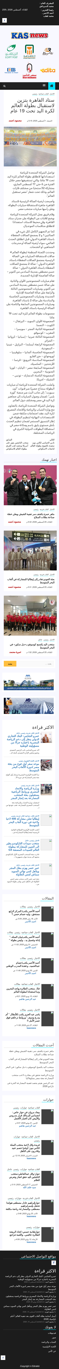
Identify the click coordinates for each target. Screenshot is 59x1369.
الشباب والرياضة (48, 1341)
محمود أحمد (15, 120)
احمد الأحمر (30, 921)
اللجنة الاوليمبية (49, 1346)
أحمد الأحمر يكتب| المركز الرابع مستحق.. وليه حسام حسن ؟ (24, 912)
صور (54, 1337)
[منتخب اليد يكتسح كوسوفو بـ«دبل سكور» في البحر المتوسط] (30, 616)
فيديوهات (52, 1332)
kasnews (31, 1028)
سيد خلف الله (29, 1187)
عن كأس (52, 1350)
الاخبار (52, 93)
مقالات (23, 906)
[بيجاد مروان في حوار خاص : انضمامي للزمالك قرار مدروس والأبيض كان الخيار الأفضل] (47, 1116)
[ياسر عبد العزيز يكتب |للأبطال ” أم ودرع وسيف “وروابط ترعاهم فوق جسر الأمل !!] (47, 1018)
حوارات (23, 1107)
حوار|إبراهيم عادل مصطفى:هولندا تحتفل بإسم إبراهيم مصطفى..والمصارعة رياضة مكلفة (23, 1206)
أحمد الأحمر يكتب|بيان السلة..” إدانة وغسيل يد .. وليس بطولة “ (24, 938)
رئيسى (34, 93)
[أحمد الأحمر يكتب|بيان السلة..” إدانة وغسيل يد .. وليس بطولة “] (47, 939)
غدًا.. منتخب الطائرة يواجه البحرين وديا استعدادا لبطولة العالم (23, 990)
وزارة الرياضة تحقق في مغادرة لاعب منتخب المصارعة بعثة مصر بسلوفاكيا (33, 1076)
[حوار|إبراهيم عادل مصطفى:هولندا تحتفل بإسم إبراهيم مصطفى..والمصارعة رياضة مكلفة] (47, 1207)
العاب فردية (44, 509)
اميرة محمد (15, 652)
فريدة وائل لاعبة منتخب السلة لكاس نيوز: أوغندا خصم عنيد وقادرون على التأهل (25, 1148)
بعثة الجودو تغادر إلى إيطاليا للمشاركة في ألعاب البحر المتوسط (30, 580)
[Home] (51, 85)
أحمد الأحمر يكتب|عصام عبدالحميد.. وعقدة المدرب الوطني (23, 964)
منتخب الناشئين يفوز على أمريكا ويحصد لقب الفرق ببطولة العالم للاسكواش (17, 444)
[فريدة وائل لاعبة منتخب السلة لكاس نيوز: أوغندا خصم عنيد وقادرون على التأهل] (47, 1147)
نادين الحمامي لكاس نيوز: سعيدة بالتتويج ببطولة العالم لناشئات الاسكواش (42, 444)
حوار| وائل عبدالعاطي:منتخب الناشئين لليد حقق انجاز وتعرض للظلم (24, 1177)
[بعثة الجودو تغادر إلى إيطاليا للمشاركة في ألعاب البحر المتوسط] (30, 550)
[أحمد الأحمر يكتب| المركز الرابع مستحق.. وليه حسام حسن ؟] (47, 914)
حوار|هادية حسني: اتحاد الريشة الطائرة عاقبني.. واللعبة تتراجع (24, 1233)
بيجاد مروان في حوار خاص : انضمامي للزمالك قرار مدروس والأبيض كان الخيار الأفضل (24, 1115)
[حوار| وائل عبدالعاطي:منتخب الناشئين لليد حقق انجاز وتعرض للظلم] (47, 1178)
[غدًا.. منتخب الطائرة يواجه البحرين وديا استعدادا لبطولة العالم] (47, 991)
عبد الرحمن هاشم (27, 999)
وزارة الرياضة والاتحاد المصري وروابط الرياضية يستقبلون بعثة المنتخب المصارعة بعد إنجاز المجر (31, 1297)
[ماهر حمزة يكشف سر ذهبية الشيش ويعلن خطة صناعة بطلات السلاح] (30, 485)
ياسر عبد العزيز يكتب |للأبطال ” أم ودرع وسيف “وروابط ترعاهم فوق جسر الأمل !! (23, 1017)
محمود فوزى (49, 1311)
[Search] (4, 86)
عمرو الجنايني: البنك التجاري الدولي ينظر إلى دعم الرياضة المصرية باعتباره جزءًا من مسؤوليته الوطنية (30, 1278)
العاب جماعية (44, 93)
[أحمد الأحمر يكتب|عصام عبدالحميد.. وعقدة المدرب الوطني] (47, 965)
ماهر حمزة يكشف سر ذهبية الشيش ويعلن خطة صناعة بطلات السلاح (30, 515)
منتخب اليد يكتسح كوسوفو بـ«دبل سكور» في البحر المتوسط (32, 646)
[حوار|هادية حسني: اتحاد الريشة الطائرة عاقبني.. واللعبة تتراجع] (47, 1234)
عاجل (40, 639)
